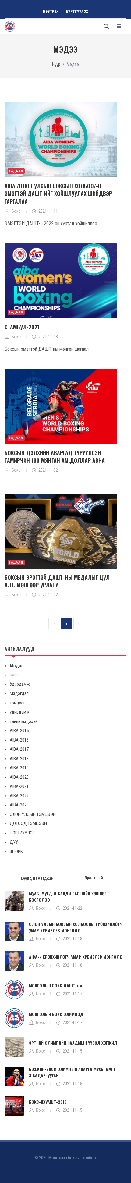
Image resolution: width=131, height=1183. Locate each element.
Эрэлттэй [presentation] (93, 877)
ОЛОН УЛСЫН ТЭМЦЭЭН (33, 814)
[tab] (37, 877)
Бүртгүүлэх (77, 11)
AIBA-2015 (19, 730)
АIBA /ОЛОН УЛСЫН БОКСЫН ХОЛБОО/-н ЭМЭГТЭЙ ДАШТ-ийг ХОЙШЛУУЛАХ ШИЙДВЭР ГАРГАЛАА (58, 193)
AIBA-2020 (19, 777)
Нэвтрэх (50, 11)
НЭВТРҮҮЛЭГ (22, 833)
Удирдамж (20, 684)
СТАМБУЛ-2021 (22, 327)
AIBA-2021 (19, 786)
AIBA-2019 (19, 767)
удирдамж (19, 712)
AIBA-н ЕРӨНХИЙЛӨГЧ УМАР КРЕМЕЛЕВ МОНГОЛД (76, 957)
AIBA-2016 (19, 740)
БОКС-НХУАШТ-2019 (48, 1102)
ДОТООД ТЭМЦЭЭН (28, 823)
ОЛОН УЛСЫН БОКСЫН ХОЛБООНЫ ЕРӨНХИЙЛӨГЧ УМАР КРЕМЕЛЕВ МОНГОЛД (75, 927)
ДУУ (14, 842)
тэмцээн (18, 703)
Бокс (40, 908)
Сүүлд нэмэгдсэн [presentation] (37, 878)
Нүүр (56, 64)
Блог (14, 675)
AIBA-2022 (19, 796)
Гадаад (16, 171)
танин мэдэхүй (23, 721)
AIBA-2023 (19, 805)
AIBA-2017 (19, 749)
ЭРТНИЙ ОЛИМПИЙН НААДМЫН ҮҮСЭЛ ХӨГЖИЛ (73, 1043)
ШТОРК (16, 851)
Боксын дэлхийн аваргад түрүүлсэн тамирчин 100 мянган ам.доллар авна (55, 456)
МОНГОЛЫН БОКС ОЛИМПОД (56, 1014)
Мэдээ (17, 665)
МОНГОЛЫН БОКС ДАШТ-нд (56, 985)
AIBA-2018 (19, 758)
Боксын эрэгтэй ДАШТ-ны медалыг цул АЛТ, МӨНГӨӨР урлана (57, 581)
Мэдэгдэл (19, 693)
